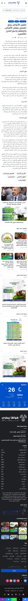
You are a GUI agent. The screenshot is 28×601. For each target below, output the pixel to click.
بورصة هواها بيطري (21, 459)
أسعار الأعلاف (15, 548)
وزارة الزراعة (16, 561)
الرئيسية (23, 18)
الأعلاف (9, 550)
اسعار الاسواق (21, 462)
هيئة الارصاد (17, 558)
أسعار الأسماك (23, 548)
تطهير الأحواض (21, 177)
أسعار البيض (8, 548)
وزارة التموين (23, 561)
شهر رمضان (18, 556)
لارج (24, 486)
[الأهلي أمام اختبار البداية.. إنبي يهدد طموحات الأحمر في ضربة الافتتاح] (5, 529)
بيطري (24, 556)
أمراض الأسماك (21, 173)
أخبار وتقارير (18, 18)
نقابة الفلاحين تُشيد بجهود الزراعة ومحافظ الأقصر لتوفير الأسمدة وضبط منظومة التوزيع (21, 243)
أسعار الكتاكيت (23, 550)
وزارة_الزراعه (9, 558)
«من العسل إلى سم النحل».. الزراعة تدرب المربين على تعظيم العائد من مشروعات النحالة (7, 246)
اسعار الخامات (21, 467)
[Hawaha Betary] (14, 3)
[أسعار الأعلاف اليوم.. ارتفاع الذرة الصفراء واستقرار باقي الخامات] (23, 537)
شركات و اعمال (22, 471)
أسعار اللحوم (15, 550)
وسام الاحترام (23, 488)
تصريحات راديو (21, 457)
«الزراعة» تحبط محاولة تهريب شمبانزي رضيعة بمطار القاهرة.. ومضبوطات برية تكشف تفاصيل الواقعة (21, 264)
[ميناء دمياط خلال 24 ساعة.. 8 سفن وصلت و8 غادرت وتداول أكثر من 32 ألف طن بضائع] (5, 537)
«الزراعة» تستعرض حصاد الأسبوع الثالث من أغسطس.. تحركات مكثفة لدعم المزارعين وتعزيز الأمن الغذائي (7, 264)
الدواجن (16, 553)
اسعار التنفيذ (22, 464)
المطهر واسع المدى (8, 173)
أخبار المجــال (22, 455)
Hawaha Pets (22, 450)
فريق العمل (13, 590)
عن (17, 590)
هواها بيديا (11, 21)
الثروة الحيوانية (23, 553)
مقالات (24, 476)
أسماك (16, 21)
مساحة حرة (23, 474)
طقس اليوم (12, 556)
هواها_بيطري (5, 556)
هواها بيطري (21, 180)
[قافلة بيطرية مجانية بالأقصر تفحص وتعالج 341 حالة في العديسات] (14, 537)
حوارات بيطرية (22, 469)
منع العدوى (11, 177)
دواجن (23, 484)
